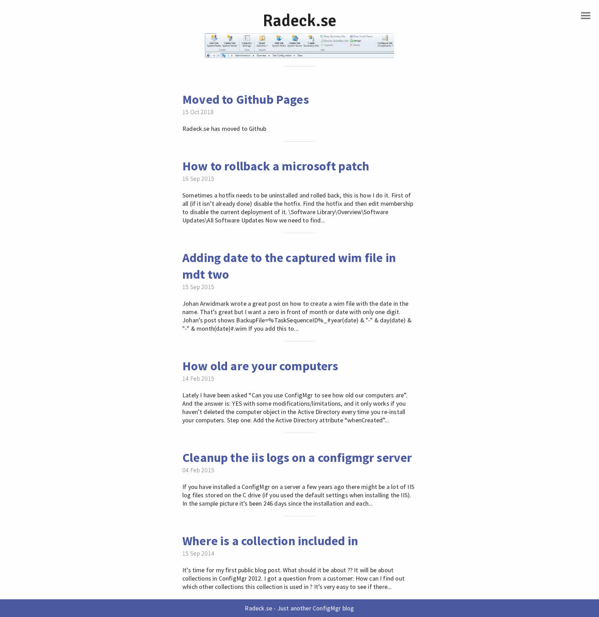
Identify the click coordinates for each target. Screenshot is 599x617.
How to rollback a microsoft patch (275, 166)
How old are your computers (260, 366)
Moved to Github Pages (245, 99)
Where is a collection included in (270, 541)
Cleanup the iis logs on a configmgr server (297, 457)
